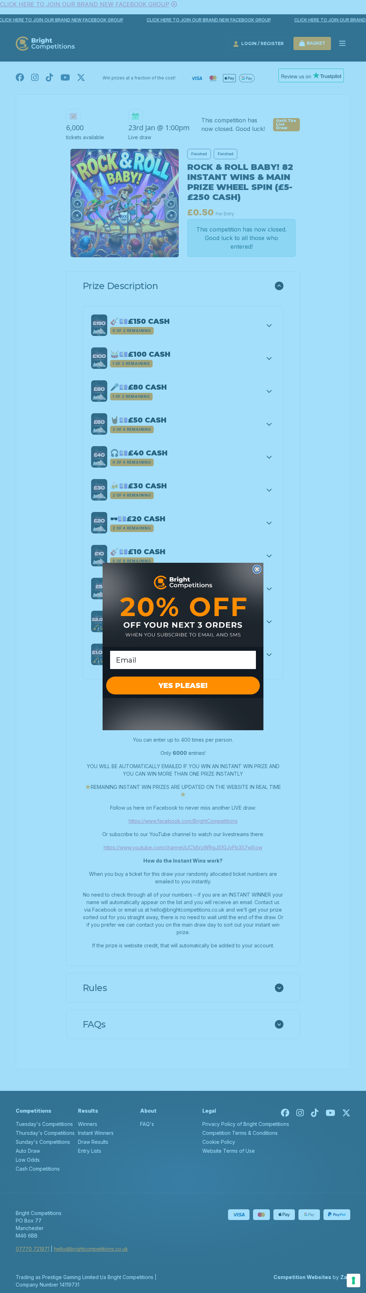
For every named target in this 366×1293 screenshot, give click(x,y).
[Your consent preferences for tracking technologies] (353, 1280)
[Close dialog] (257, 569)
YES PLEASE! (183, 685)
